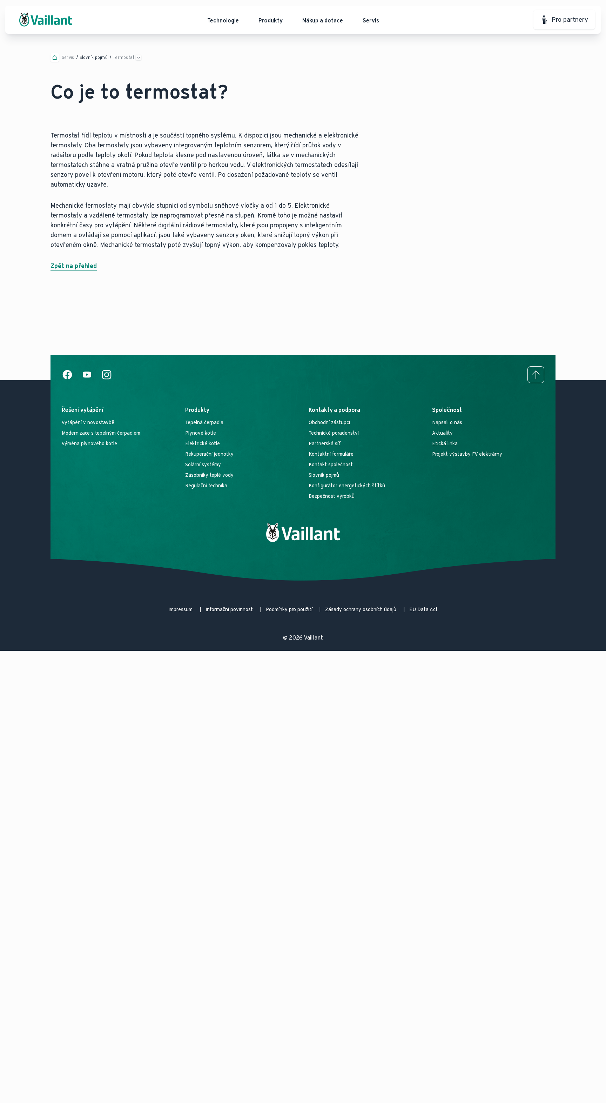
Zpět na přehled (73, 266)
